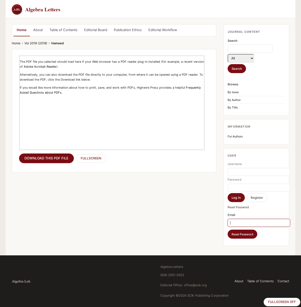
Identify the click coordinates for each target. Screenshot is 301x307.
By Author (234, 100)
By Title (233, 107)
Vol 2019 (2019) (35, 43)
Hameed (57, 43)
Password (235, 179)
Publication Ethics (128, 30)
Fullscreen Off (282, 302)
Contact (283, 281)
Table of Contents (63, 30)
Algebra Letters (37, 9)
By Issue (233, 92)
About (38, 30)
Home (22, 30)
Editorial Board (95, 30)
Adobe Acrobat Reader (40, 66)
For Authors (235, 136)
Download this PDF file (46, 158)
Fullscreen (91, 158)
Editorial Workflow (162, 30)
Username (235, 164)
